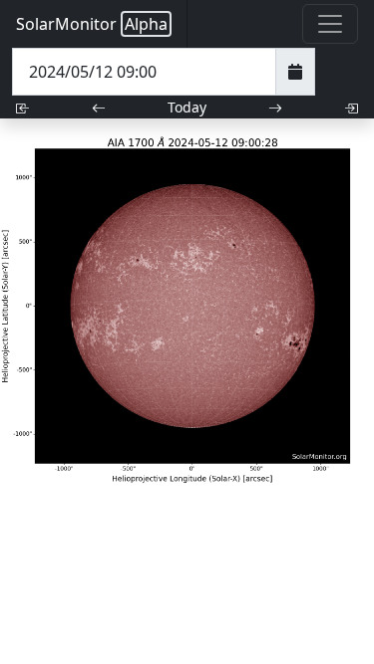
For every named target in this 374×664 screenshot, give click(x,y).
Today (187, 107)
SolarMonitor (92, 24)
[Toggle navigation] (330, 24)
